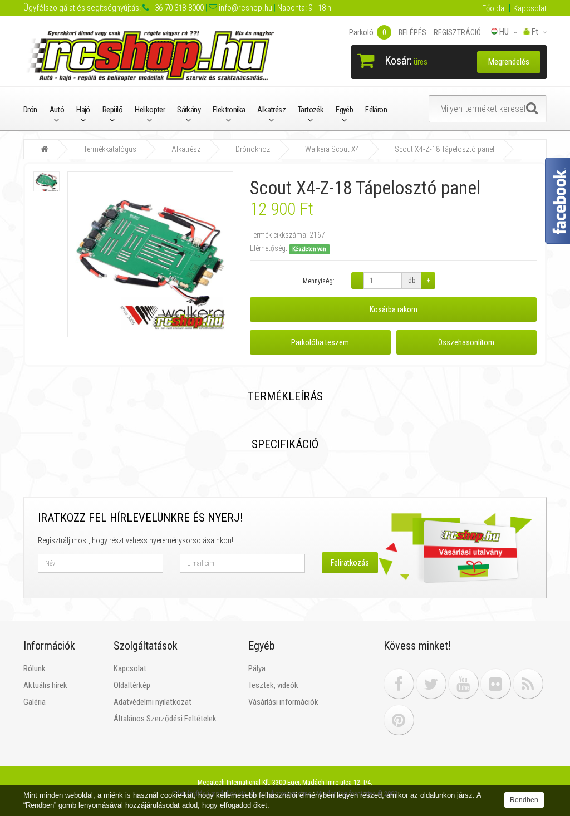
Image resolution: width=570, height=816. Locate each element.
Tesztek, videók (273, 685)
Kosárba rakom (393, 309)
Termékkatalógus (109, 149)
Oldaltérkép (132, 685)
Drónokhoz (252, 149)
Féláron (376, 110)
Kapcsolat (530, 8)
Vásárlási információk (283, 702)
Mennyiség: (319, 281)
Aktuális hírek (45, 685)
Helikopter (150, 110)
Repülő (112, 110)
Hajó (83, 110)
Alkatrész (271, 110)
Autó (57, 110)
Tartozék (310, 110)
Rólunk (34, 668)
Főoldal (494, 8)
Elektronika (229, 110)
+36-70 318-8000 (176, 8)
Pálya (257, 668)
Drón (30, 110)
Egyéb (344, 110)
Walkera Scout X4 (332, 149)
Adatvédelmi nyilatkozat (152, 702)
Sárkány (188, 110)
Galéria (34, 702)
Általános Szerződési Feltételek (165, 719)
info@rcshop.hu (244, 8)
